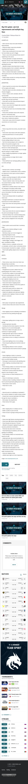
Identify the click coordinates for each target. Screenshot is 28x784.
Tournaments (18, 5)
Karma (3, 769)
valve (7, 478)
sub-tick (20, 475)
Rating (8, 769)
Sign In (14, 564)
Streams (11, 5)
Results (24, 574)
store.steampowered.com (11, 458)
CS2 (7, 475)
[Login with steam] (26, 2)
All (21, 574)
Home (2, 5)
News (6, 5)
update (11, 475)
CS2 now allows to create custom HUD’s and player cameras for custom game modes (13, 496)
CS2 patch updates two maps (9, 535)
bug (15, 475)
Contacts (13, 769)
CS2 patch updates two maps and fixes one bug (14, 516)
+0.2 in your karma (5, 469)
